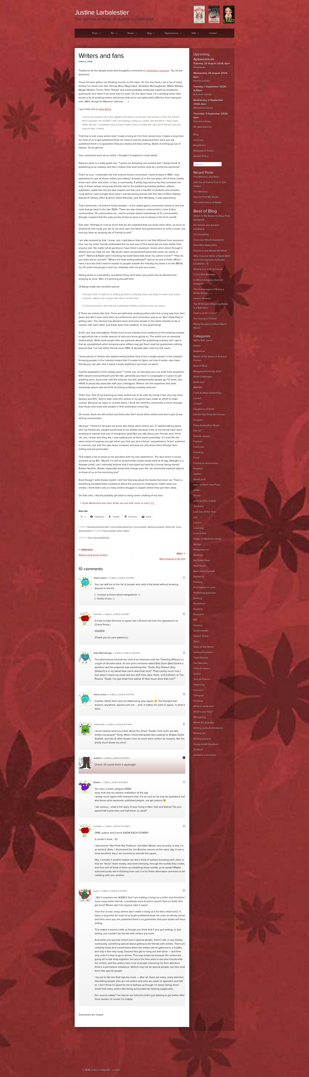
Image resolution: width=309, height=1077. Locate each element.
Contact (213, 33)
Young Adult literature (205, 744)
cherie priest (100, 578)
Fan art (197, 430)
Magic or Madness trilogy (207, 539)
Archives (198, 140)
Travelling (198, 684)
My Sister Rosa (201, 560)
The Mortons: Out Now (206, 177)
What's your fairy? (203, 711)
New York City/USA (204, 571)
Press (95, 33)
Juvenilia (198, 506)
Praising (197, 582)
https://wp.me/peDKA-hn (99, 537)
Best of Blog (200, 366)
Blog (149, 33)
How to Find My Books (206, 197)
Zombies (198, 749)
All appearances (202, 127)
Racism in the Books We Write (210, 250)
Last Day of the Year (204, 511)
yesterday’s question (157, 70)
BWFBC (197, 387)
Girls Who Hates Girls (205, 245)
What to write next (203, 706)
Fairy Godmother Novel (206, 425)
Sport (196, 641)
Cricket (197, 403)
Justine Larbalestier (102, 12)
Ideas (196, 490)
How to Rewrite (202, 298)
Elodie (97, 782)
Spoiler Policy (201, 156)
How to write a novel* (205, 313)
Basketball (199, 351)
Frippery (198, 468)
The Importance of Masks (207, 202)
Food (196, 457)
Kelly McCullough (103, 653)
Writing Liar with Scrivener (208, 269)
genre (119, 530)
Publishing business (204, 593)
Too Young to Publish (205, 318)
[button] (99, 33)
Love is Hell (199, 533)
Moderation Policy (203, 151)
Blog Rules (199, 145)
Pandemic (199, 576)
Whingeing (199, 717)
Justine (97, 758)
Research (198, 614)
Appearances (171, 33)
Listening (198, 528)
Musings (198, 555)
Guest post (199, 479)
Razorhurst (199, 603)
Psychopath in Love (204, 587)
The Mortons (200, 191)
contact (116, 1070)
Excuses (198, 420)
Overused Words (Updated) (208, 240)
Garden (197, 474)
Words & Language (156, 527)
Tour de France (201, 679)
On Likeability (201, 234)
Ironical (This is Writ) (204, 501)
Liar (195, 517)
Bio (112, 33)
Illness (197, 495)
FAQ (194, 33)
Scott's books (200, 630)
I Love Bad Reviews (204, 274)
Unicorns (198, 690)
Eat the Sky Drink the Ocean (209, 414)
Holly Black (104, 109)
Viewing (198, 701)
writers (126, 530)
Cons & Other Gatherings (121, 527)
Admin (197, 345)
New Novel (199, 566)
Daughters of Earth (203, 409)
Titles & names (201, 668)
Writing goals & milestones (208, 728)
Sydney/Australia (202, 652)
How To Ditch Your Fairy (206, 484)
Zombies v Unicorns (204, 755)
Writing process (202, 738)
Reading (198, 609)
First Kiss (198, 452)
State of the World (203, 647)
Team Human (200, 657)
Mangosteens (201, 549)
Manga (197, 544)
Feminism (198, 447)
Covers (197, 398)
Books (130, 33)
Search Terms (200, 636)
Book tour (198, 382)
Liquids (197, 522)
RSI (195, 620)
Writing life (170, 527)
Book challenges (202, 376)
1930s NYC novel (202, 340)
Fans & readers (140, 527)
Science (197, 625)
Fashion (197, 441)
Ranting (197, 598)
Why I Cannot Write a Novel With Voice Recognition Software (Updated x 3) (211, 259)
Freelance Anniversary (206, 463)
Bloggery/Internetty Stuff (98, 527)
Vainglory (198, 695)
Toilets (197, 674)
